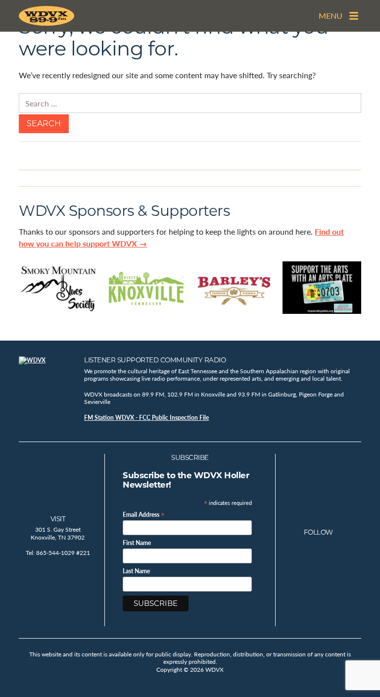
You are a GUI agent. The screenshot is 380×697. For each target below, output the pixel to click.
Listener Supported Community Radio (155, 360)
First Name (137, 543)
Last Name (136, 571)
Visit (58, 519)
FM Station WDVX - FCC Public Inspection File (146, 417)
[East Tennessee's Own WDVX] (48, 16)
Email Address (144, 514)
